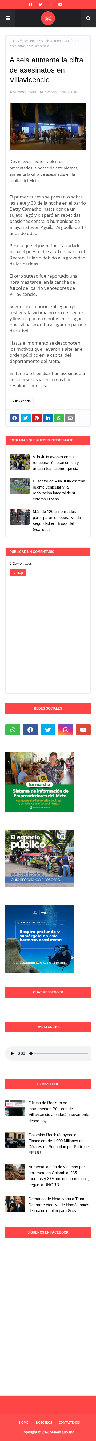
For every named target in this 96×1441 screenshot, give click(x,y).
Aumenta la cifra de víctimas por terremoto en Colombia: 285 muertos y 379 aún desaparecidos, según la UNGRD (59, 1175)
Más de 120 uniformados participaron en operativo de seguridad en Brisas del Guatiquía (57, 520)
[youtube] (60, 4)
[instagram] (50, 4)
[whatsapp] (12, 729)
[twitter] (40, 4)
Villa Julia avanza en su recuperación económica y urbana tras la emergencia (56, 462)
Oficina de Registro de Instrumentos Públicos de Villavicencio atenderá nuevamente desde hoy (59, 1111)
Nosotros (44, 1422)
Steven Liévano (25, 91)
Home (23, 1422)
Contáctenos (69, 1422)
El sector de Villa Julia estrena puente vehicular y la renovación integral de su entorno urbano (59, 490)
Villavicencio (29, 40)
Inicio (13, 40)
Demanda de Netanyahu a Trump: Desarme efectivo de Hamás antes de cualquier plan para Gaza (59, 1204)
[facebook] (30, 4)
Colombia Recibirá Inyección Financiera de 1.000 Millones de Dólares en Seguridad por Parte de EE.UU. (59, 1143)
